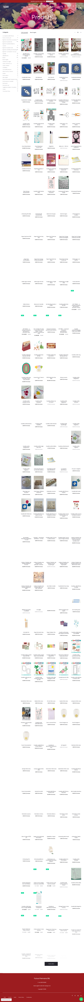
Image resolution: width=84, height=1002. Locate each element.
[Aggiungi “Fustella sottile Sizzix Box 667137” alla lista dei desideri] (54, 341)
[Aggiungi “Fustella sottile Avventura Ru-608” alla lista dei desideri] (79, 641)
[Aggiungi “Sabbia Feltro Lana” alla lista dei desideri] (42, 687)
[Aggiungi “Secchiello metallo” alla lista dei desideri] (54, 572)
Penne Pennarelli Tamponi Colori (10, 79)
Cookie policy (29, 997)
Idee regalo (5, 77)
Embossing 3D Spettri (76, 191)
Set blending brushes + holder (51, 305)
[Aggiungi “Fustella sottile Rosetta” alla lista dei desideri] (30, 410)
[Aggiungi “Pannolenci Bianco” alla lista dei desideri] (54, 800)
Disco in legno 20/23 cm (26, 837)
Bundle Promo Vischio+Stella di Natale (26, 55)
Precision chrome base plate (26, 723)
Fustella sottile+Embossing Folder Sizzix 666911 (76, 330)
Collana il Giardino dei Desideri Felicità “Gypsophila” (64, 563)
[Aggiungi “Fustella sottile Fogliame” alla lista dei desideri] (30, 455)
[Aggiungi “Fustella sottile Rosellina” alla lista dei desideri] (42, 410)
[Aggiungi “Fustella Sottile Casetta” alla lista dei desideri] (54, 110)
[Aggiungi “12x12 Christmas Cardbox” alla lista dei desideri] (79, 200)
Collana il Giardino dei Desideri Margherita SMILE (26, 587)
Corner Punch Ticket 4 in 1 (39, 378)
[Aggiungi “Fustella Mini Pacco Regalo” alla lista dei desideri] (67, 63)
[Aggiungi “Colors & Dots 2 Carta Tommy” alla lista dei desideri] (42, 915)
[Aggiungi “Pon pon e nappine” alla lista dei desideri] (79, 455)
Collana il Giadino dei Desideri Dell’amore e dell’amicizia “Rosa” (76, 563)
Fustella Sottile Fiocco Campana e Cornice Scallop (64, 101)
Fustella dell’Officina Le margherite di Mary (51, 514)
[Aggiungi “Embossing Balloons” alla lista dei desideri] (42, 845)
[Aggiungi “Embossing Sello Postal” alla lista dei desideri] (67, 822)
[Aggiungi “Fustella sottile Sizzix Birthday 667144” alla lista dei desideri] (67, 341)
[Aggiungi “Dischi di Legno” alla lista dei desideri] (67, 200)
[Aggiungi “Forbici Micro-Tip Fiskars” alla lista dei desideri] (67, 110)
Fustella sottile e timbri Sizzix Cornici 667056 (39, 655)
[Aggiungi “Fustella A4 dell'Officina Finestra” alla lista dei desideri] (54, 892)
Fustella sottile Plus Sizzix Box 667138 (26, 355)
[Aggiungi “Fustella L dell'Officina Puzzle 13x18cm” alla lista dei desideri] (42, 731)
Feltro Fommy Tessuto (8, 71)
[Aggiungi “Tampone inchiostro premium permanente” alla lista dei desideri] (54, 315)
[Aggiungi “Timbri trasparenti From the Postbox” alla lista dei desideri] (30, 869)
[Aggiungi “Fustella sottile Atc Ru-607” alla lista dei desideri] (30, 663)
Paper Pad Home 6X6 (26, 236)
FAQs (5, 997)
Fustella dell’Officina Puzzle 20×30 (51, 792)
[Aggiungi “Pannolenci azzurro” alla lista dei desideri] (30, 800)
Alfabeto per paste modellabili (26, 610)
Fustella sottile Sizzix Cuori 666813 (76, 633)
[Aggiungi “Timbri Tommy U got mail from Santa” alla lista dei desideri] (54, 869)
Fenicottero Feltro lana (51, 768)
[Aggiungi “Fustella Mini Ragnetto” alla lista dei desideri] (79, 892)
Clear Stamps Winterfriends (26, 192)
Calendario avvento (51, 491)
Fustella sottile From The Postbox (63, 859)
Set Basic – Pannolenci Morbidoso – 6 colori (39, 538)
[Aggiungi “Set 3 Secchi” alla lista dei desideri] (54, 63)
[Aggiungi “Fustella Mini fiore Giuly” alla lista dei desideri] (67, 572)
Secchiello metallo (51, 586)
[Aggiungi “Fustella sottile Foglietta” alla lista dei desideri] (79, 432)
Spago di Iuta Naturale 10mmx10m (39, 837)
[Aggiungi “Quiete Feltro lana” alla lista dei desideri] (67, 687)
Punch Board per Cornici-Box (39, 147)
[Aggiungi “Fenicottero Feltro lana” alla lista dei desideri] (54, 755)
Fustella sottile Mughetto (76, 424)
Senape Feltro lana (26, 768)
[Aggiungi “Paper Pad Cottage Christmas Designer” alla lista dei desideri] (67, 222)
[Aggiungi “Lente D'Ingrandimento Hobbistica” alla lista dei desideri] (79, 132)
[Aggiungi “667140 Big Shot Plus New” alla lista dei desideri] (54, 363)
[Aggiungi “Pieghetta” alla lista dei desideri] (54, 132)
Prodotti (30, 7)
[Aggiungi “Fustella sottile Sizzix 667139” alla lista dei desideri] (42, 341)
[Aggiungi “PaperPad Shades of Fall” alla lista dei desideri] (42, 155)
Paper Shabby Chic (51, 632)
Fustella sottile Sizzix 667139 (38, 355)
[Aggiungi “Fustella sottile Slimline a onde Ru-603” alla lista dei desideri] (79, 663)
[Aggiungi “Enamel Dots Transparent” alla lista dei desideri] (42, 892)
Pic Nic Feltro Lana (51, 701)
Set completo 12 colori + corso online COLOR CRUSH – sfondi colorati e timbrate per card (39, 331)
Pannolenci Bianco (51, 814)
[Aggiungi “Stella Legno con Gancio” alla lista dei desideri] (79, 245)
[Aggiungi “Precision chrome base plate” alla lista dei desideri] (30, 709)
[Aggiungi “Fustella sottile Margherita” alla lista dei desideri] (79, 363)
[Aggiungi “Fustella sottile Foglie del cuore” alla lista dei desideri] (42, 432)
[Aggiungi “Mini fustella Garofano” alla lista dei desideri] (79, 777)
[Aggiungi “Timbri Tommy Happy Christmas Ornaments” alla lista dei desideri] (42, 869)
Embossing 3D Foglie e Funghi (64, 192)
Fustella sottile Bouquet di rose (26, 401)
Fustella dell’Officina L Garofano (64, 792)
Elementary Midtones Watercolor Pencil (64, 655)
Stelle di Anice (26, 304)
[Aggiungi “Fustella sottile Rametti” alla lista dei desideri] (67, 432)
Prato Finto (63, 952)
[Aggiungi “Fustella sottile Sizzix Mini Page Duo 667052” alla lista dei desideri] (67, 618)
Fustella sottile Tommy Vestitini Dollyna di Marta (63, 515)
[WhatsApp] (76, 5)
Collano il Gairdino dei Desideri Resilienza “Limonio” (26, 563)
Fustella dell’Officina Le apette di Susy (38, 514)
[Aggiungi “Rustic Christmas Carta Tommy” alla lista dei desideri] (30, 915)
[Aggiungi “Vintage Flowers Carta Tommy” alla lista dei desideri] (67, 892)
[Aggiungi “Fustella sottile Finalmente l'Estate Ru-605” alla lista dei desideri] (42, 663)
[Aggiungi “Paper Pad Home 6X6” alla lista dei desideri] (30, 222)
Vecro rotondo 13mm (51, 722)
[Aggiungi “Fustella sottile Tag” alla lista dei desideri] (79, 341)
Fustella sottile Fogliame (26, 469)
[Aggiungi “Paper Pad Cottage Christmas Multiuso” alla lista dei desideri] (42, 245)
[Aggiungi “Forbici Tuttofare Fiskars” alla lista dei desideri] (79, 110)
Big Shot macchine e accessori (10, 40)
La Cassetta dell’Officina (63, 469)
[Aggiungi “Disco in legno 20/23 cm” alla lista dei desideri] (30, 822)
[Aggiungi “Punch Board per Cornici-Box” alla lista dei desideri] (42, 132)
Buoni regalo (33, 32)
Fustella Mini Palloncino (26, 514)
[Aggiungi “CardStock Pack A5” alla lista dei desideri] (30, 155)
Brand (4, 57)
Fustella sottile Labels (76, 882)
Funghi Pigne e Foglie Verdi (63, 282)
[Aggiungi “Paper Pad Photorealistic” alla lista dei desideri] (30, 245)
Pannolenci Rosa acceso (38, 953)
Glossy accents (63, 377)
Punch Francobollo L (26, 791)
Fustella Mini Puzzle (76, 491)
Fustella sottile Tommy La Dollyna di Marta (76, 514)
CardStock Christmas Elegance (51, 169)
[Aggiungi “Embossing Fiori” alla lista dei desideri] (30, 845)
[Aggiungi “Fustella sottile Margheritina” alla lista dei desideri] (30, 432)
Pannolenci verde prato (64, 814)
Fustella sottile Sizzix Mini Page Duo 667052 (64, 633)
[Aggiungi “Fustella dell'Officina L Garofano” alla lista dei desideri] (67, 777)
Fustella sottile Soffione (76, 401)
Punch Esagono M (64, 722)
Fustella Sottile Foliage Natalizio (51, 100)
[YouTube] (73, 5)
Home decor (5, 75)
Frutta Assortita (76, 281)
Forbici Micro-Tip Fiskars (63, 124)
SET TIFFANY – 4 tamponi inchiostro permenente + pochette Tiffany (76, 306)
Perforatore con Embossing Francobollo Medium (51, 860)
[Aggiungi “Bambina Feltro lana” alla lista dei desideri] (79, 731)
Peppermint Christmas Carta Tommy (51, 929)
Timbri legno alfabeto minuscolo (39, 492)
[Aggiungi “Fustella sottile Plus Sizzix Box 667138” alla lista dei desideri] (30, 341)
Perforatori (5, 83)
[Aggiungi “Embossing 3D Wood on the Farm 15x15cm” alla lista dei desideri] (42, 455)
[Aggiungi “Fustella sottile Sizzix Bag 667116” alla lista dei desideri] (54, 641)
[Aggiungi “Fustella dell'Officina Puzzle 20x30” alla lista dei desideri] (54, 777)
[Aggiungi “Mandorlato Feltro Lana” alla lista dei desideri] (30, 687)
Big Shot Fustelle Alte (7, 41)
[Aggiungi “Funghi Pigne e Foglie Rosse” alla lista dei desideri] (54, 268)
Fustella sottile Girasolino (38, 401)
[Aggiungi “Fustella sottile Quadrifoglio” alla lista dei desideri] (67, 410)
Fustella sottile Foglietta (76, 447)
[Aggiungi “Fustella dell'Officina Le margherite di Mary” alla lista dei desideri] (54, 500)
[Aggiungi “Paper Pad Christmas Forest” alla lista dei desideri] (54, 222)
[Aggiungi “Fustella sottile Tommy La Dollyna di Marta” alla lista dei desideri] (79, 500)
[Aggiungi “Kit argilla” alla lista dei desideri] (42, 596)
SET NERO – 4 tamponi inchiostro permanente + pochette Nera (64, 330)
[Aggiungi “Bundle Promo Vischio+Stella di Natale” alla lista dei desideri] (30, 40)
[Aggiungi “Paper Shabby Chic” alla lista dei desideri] (54, 618)
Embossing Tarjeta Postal (76, 837)
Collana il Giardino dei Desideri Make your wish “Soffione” (39, 587)
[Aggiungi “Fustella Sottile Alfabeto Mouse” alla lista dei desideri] (30, 110)
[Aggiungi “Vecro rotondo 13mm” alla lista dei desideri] (54, 709)
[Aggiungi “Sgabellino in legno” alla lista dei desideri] (54, 822)
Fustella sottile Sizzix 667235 (63, 305)
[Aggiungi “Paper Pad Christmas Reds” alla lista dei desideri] (54, 245)
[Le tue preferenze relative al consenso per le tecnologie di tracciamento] (6, 999)
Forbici (4, 73)
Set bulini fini (26, 632)
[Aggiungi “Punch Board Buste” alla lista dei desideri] (30, 132)
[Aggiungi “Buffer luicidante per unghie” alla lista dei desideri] (67, 596)
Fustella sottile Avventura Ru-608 (76, 655)
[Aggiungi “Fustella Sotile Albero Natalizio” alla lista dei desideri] (79, 86)
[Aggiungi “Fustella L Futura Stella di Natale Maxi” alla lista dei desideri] (42, 40)
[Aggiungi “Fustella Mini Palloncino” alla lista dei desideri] (30, 500)
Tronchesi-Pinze (6, 91)
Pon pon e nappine (76, 468)
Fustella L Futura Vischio (51, 54)
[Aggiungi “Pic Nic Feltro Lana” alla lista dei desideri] (54, 687)
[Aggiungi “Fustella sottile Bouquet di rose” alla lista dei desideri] (30, 387)
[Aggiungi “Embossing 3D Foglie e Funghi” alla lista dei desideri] (67, 177)
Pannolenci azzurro (26, 814)
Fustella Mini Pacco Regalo (63, 78)
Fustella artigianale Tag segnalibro (51, 953)
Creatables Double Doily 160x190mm (51, 469)
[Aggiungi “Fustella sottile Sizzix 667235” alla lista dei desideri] (67, 290)
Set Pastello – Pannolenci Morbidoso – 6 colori (26, 538)
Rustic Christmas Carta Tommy (26, 929)
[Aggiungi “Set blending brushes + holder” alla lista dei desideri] (54, 290)
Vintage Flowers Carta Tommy (64, 907)
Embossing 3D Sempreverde (39, 214)
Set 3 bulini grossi (76, 609)
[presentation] (59, 45)
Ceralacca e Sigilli (7, 61)
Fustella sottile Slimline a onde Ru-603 (76, 678)
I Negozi (38, 7)
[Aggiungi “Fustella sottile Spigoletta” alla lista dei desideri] (67, 387)
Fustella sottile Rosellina (38, 424)
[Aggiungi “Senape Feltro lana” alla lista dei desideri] (30, 755)
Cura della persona (7, 69)
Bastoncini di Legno (51, 214)
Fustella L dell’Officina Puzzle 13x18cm (39, 746)
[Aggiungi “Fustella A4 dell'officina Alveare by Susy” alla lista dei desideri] (54, 731)
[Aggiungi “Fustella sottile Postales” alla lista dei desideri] (79, 845)
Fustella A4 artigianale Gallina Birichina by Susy (76, 930)
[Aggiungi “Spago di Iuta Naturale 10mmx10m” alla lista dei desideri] (42, 822)
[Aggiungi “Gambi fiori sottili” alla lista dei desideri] (42, 777)
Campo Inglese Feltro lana (39, 769)
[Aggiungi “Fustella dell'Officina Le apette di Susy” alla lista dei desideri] (42, 500)
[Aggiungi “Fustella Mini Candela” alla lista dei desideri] (30, 86)
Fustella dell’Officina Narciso (76, 769)
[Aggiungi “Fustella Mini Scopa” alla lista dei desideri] (30, 63)
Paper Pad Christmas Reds (51, 259)
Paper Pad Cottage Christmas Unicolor (76, 237)
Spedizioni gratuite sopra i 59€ (42, 1)
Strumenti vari (6, 85)
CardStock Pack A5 (26, 168)
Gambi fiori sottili (39, 791)
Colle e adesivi (6, 65)
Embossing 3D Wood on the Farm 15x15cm (39, 469)
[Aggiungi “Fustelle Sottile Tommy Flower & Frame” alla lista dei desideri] (67, 869)
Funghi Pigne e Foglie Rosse (51, 282)
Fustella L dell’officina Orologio (76, 586)
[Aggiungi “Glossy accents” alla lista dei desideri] (67, 363)
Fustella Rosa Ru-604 (64, 677)
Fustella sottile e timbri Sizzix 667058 (26, 655)
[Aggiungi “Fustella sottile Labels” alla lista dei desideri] (79, 869)
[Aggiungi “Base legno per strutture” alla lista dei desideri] (30, 477)
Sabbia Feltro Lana (39, 701)
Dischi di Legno (63, 214)
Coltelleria (5, 67)
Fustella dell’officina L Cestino (64, 492)
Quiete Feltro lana (64, 701)
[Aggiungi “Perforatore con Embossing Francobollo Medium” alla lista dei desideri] (54, 845)
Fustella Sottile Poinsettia (51, 192)
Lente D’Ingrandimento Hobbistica (76, 147)
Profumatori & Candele (8, 81)
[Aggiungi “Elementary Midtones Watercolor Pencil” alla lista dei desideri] (67, 641)
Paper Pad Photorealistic (26, 259)
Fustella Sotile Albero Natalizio (76, 100)
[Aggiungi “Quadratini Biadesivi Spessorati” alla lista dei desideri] (67, 155)
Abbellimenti (5, 55)
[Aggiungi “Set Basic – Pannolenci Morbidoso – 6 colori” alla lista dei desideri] (42, 524)
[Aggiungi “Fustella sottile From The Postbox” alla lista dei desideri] (67, 845)
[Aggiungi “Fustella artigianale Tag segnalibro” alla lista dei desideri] (54, 939)
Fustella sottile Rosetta (26, 423)
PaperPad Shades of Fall (38, 169)
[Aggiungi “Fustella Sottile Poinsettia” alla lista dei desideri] (54, 177)
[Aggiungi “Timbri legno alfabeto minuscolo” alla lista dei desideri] (42, 477)
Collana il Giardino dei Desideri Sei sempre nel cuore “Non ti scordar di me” (76, 539)
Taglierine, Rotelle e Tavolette (9, 87)
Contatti (60, 7)
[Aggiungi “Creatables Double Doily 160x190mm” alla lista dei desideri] (54, 455)
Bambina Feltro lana (76, 745)
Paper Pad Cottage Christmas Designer (63, 237)
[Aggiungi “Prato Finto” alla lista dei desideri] (67, 939)
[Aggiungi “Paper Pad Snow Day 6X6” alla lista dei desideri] (42, 222)
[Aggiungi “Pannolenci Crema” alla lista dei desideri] (42, 800)
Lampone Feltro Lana (76, 701)
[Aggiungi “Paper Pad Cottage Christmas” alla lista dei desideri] (67, 245)
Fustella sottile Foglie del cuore (38, 447)
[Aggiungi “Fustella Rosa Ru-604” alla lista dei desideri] (67, 663)
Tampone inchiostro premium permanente (51, 329)
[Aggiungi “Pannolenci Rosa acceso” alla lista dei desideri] (42, 939)
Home (22, 7)
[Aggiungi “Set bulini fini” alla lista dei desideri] (30, 618)
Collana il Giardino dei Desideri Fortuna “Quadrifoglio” (51, 563)
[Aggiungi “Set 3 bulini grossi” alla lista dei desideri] (79, 596)
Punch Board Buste (26, 146)
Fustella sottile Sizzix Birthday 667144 (63, 355)
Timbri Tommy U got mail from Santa (51, 883)
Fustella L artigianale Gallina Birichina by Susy (26, 954)
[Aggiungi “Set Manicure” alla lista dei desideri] (42, 63)
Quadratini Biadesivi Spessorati (63, 169)
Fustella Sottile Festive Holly (39, 192)
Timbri (4, 89)
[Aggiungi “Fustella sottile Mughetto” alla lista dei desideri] (79, 410)
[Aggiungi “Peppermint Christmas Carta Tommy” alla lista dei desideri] (54, 915)
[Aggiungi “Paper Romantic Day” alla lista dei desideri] (42, 618)
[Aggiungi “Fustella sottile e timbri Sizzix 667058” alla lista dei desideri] (30, 641)
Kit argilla (39, 609)
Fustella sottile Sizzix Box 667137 (51, 355)
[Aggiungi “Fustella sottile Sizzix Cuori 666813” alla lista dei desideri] (79, 618)
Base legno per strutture (26, 492)
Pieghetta (51, 146)
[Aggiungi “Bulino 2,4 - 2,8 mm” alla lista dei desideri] (67, 132)
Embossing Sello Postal (64, 836)
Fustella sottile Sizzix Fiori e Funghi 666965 (26, 907)
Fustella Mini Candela (26, 100)
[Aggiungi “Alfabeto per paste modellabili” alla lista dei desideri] (30, 596)
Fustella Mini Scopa (26, 77)
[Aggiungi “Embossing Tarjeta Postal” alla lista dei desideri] (79, 822)
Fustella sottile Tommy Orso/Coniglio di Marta (63, 538)
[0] (79, 8)
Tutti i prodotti (24, 32)
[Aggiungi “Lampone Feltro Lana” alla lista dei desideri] (79, 687)
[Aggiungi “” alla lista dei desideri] (54, 596)
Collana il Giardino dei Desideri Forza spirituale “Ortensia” (39, 563)
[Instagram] (70, 5)
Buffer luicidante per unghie (63, 610)
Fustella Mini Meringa (76, 77)
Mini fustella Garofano (76, 791)
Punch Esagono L (76, 722)
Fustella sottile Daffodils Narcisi (38, 723)
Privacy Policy (21, 997)
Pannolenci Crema (38, 814)
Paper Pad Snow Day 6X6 (38, 237)
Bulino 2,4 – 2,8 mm (63, 146)
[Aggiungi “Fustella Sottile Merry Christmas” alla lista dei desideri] (79, 155)
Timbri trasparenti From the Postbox (26, 883)
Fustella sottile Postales (76, 859)
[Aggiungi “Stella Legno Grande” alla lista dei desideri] (30, 268)
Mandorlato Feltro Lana (26, 701)
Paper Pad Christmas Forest (51, 237)
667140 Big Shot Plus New (51, 378)
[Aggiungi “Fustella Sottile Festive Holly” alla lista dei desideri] (42, 177)
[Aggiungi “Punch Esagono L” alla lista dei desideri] (79, 709)
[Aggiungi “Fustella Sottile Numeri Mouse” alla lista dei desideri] (42, 110)
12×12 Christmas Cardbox (76, 214)
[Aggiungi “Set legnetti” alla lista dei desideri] (67, 731)
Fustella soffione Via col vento (51, 401)
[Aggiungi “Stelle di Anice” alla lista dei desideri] (30, 290)
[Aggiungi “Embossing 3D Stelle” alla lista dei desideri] (30, 200)
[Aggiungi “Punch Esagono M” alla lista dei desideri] (67, 709)
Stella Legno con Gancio (76, 259)
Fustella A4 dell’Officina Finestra (51, 907)
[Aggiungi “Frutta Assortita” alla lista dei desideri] (79, 268)
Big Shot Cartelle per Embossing (10, 49)
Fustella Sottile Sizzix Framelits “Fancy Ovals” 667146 (26, 378)
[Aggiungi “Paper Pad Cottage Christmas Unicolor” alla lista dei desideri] (79, 222)
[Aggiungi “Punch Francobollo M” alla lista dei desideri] (30, 731)
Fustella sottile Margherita (76, 378)
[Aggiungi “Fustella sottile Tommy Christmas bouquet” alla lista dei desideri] (79, 939)
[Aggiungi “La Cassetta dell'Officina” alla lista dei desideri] (67, 455)
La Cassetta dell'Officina (8, 36)
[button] (30, 43)
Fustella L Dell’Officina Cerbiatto (64, 54)
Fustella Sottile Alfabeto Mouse (26, 124)
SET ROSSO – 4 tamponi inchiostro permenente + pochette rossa (26, 330)
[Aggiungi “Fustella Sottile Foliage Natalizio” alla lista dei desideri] (54, 86)
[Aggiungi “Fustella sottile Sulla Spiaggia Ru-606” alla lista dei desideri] (54, 663)
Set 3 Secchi (51, 77)
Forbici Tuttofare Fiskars (76, 124)
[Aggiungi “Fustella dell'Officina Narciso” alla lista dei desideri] (79, 755)
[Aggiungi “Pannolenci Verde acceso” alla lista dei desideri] (79, 800)
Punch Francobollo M (26, 745)
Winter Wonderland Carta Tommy (63, 929)
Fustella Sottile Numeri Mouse (39, 124)
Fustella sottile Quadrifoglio (63, 424)
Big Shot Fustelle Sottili (8, 47)
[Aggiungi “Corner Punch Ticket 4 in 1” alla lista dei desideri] (42, 363)
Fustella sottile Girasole (51, 423)
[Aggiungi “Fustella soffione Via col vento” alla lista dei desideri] (54, 387)
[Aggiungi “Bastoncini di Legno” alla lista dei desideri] (54, 200)
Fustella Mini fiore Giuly (63, 586)
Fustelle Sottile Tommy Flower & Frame (64, 884)
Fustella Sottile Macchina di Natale (38, 100)
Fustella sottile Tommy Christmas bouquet (76, 953)
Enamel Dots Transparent (39, 907)
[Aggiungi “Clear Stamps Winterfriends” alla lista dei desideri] (30, 177)
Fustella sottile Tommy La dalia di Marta (51, 538)
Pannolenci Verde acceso (76, 814)
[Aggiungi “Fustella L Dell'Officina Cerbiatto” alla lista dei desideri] (67, 40)
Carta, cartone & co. (7, 63)
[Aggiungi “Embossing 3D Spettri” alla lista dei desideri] (79, 177)
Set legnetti (63, 745)
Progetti (51, 7)
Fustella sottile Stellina (51, 446)
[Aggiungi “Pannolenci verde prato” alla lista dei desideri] (67, 800)
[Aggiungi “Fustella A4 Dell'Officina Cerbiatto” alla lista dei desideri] (79, 40)
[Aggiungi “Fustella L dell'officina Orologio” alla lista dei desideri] (79, 572)
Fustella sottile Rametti (63, 446)
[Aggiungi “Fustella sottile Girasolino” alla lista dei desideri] (42, 387)
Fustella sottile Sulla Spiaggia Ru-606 (51, 678)
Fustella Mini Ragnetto (76, 906)
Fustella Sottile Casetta (51, 124)
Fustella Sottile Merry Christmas (76, 169)
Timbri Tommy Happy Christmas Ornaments (39, 883)
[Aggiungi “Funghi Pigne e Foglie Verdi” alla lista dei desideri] (67, 268)
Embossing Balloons (38, 859)
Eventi (44, 7)
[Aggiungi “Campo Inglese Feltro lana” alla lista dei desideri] (42, 755)
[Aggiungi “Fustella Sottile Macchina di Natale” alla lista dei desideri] (42, 86)
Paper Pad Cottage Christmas (63, 259)
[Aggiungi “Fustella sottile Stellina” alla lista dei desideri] (54, 432)
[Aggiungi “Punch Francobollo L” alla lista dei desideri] (30, 777)
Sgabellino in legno (51, 836)
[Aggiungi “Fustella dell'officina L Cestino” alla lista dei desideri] (67, 477)
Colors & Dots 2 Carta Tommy (39, 929)
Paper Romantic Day (38, 632)
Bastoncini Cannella (38, 304)
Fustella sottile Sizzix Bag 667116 (51, 655)
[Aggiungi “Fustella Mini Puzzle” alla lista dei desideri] (79, 477)
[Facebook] (72, 995)
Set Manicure (39, 77)
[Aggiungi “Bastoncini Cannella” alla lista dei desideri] (42, 290)
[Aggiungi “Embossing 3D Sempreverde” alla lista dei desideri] (42, 200)
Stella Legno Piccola (38, 281)
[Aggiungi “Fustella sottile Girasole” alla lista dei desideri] (54, 410)
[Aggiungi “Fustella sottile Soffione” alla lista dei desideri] (79, 387)
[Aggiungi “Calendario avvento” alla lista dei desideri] (54, 477)
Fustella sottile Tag (76, 355)
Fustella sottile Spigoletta (63, 401)
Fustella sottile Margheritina (26, 447)
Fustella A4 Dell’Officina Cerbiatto (76, 54)
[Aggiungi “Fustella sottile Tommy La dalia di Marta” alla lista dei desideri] (54, 524)
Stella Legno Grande (26, 281)
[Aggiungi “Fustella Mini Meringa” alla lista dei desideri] (79, 63)
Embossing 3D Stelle (26, 214)
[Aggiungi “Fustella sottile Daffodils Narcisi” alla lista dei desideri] (42, 709)
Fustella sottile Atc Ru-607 (26, 678)
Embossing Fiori (26, 859)
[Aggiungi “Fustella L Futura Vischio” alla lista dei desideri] (54, 40)
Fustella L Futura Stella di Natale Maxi (39, 54)
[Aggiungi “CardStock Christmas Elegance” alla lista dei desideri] (54, 155)
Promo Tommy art (7, 38)
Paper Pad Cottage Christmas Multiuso (38, 259)
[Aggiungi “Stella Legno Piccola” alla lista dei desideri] (42, 268)
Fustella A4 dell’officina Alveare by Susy (51, 746)
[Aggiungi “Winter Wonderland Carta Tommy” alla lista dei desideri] (67, 915)
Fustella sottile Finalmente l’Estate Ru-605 (38, 678)
